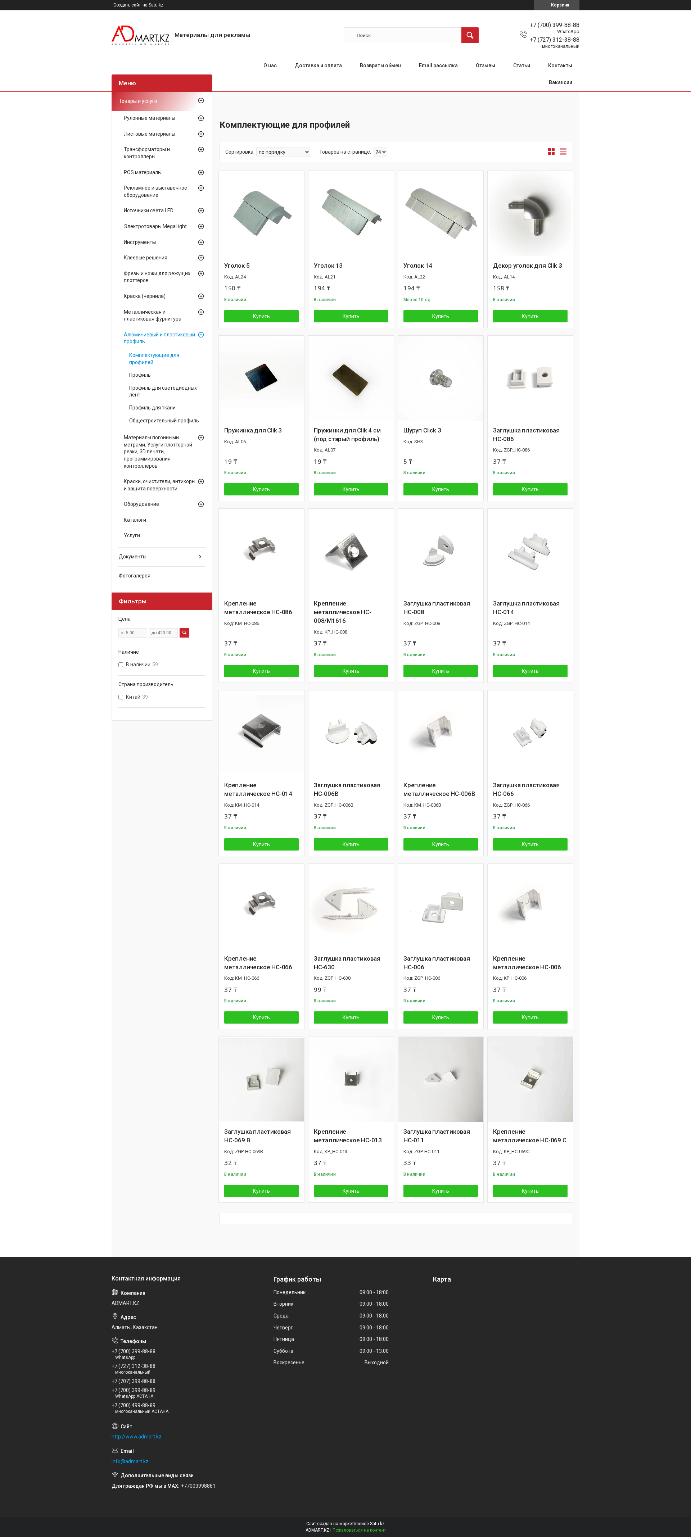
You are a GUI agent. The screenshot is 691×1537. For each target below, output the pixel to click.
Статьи (521, 65)
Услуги (132, 535)
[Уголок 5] (261, 213)
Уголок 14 (417, 265)
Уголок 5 (236, 265)
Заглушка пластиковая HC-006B (347, 789)
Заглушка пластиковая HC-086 (526, 435)
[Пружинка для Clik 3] (261, 378)
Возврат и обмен (380, 65)
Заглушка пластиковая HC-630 (347, 963)
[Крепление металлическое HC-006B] (440, 733)
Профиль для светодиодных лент (163, 391)
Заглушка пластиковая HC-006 (436, 963)
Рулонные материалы (149, 118)
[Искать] (470, 35)
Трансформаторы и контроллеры (147, 152)
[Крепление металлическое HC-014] (261, 733)
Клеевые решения (145, 257)
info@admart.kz (130, 1461)
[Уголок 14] (440, 213)
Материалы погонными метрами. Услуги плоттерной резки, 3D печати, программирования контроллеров (158, 451)
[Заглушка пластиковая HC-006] (440, 906)
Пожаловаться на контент (359, 1530)
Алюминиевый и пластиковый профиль (159, 338)
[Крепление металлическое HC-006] (530, 906)
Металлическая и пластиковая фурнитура (152, 315)
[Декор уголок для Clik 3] (530, 213)
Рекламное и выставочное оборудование (155, 191)
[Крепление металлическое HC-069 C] (530, 1079)
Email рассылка (438, 65)
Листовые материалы (149, 134)
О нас (270, 65)
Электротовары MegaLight (155, 226)
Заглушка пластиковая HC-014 (526, 608)
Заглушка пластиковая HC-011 (436, 1136)
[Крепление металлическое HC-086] (261, 551)
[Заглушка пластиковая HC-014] (530, 551)
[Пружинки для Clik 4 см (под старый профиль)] (351, 378)
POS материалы (143, 172)
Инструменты (140, 242)
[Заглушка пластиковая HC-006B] (351, 733)
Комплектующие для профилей (154, 358)
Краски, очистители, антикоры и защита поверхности (159, 485)
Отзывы (485, 65)
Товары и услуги (138, 101)
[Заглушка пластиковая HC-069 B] (261, 1079)
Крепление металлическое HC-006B (439, 789)
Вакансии (560, 82)
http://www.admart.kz (137, 1436)
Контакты (560, 65)
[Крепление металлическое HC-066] (261, 906)
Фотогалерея (134, 576)
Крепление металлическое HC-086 (258, 608)
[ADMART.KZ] (140, 35)
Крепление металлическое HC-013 (348, 1136)
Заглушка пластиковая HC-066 (526, 789)
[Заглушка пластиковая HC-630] (351, 906)
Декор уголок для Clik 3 (527, 265)
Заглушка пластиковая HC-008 (436, 608)
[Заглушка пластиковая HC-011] (440, 1079)
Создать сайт (127, 5)
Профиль (140, 375)
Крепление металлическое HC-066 (258, 963)
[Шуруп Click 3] (440, 378)
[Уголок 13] (351, 213)
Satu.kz (377, 1523)
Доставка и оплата (318, 65)
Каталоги (135, 520)
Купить (261, 316)
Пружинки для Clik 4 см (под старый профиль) (347, 435)
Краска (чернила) (145, 296)
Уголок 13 (328, 265)
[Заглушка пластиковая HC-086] (530, 378)
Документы (132, 556)
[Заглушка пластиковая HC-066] (530, 733)
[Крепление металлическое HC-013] (351, 1079)
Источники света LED (148, 210)
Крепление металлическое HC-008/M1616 (342, 612)
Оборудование (141, 504)
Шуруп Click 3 (422, 430)
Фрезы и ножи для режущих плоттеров (157, 277)
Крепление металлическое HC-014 (258, 789)
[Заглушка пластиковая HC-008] (440, 551)
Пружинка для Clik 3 (253, 430)
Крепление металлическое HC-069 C (529, 1136)
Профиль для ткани (152, 408)
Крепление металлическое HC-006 (527, 963)
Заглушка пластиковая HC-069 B (257, 1136)
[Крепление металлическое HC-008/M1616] (351, 551)
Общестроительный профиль (164, 420)
